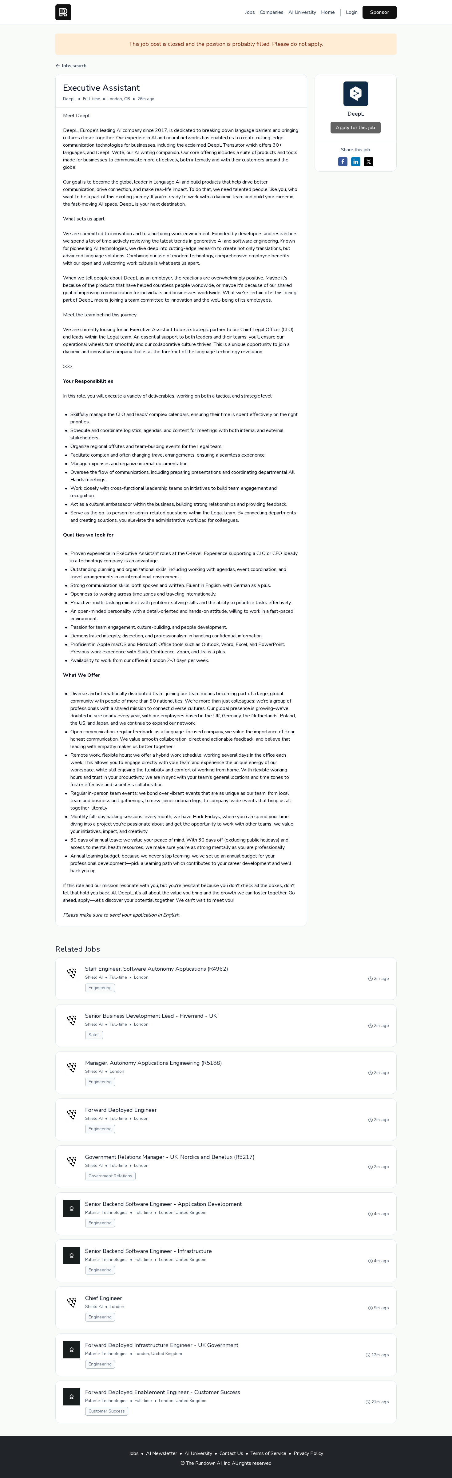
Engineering (100, 988)
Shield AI (94, 977)
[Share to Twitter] (368, 161)
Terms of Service (268, 1453)
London (141, 977)
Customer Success (107, 1411)
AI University (302, 12)
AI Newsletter (161, 1453)
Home (328, 12)
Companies (271, 12)
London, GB (119, 99)
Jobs (250, 12)
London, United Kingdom (182, 1212)
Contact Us (231, 1453)
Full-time (91, 99)
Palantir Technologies (106, 1212)
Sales (94, 1035)
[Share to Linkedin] (355, 161)
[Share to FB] (342, 161)
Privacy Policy (308, 1453)
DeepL (69, 99)
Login (352, 12)
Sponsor (379, 12)
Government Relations (110, 1176)
